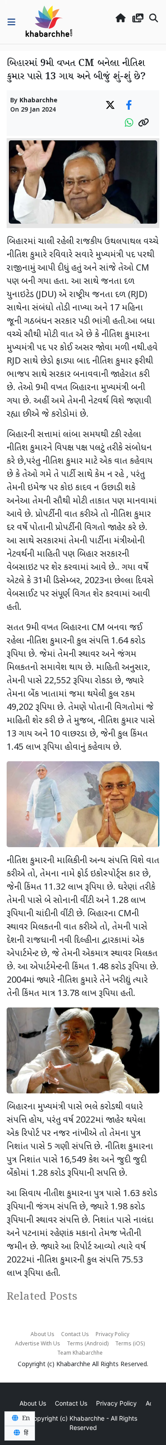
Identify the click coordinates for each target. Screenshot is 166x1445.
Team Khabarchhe (80, 1353)
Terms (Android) (87, 1344)
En (25, 1418)
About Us (42, 1334)
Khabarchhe (38, 101)
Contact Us (75, 1334)
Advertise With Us (37, 1344)
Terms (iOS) (130, 1344)
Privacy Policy (112, 1334)
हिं (25, 1433)
